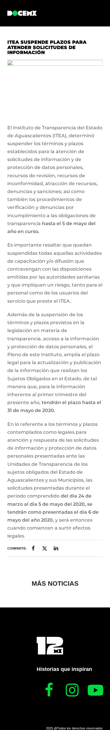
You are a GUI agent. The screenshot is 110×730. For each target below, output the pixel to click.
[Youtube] (95, 690)
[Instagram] (72, 690)
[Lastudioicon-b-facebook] (49, 690)
